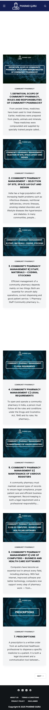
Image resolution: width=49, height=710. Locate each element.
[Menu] (4, 6)
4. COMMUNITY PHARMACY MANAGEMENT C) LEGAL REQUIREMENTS (24, 392)
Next (39, 676)
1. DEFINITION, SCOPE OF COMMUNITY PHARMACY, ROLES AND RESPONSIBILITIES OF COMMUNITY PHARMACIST (24, 98)
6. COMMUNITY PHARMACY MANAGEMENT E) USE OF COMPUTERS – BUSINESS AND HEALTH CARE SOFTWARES (24, 556)
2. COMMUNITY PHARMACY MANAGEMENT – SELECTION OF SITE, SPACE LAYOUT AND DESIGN (24, 182)
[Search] (45, 6)
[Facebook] (19, 690)
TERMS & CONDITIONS (30, 697)
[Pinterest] (30, 690)
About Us (14, 697)
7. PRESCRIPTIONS (24, 636)
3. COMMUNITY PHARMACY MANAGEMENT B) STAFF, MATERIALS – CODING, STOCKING (24, 270)
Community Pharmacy (24, 89)
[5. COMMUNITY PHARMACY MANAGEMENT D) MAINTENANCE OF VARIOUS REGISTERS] (24, 442)
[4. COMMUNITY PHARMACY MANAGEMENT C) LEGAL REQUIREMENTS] (24, 365)
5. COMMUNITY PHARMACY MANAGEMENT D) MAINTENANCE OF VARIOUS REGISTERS (24, 472)
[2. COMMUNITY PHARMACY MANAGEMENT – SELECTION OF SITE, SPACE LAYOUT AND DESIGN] (24, 153)
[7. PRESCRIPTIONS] (24, 612)
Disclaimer (33, 701)
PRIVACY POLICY (18, 701)
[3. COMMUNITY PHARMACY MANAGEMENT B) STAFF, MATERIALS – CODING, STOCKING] (24, 241)
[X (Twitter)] (23, 690)
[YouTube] (26, 690)
